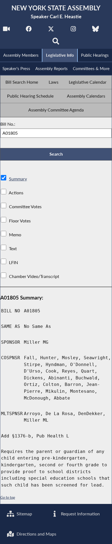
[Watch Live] (6, 30)
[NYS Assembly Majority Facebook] (29, 30)
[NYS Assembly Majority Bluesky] (95, 30)
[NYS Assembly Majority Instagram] (73, 30)
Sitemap (23, 513)
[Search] (56, 43)
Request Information (80, 513)
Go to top (7, 497)
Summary (18, 178)
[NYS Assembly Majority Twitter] (51, 30)
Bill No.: (7, 123)
